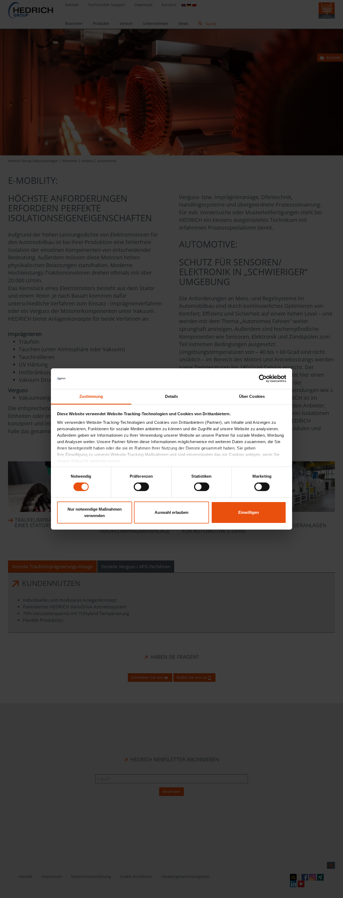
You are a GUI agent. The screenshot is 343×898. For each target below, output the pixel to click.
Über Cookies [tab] (252, 396)
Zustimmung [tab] (91, 396)
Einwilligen (248, 512)
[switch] (141, 486)
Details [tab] (171, 396)
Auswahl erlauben (171, 512)
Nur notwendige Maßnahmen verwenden (95, 512)
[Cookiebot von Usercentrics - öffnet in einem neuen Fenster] (262, 379)
